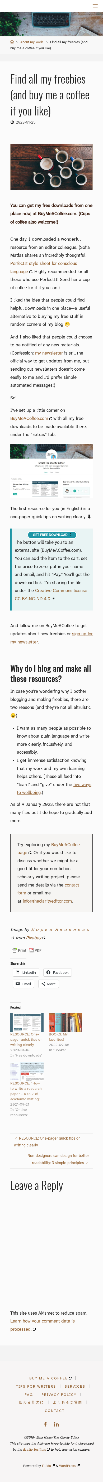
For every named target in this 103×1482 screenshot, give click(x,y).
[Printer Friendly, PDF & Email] (26, 950)
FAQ (29, 1395)
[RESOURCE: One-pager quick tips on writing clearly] (27, 1022)
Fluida (46, 1466)
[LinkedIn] (56, 1424)
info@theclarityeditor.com (47, 901)
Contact (55, 1411)
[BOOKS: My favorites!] (65, 1022)
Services (75, 1386)
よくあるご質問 (67, 1402)
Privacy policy (59, 1395)
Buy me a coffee (48, 1378)
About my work (31, 42)
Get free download (50, 535)
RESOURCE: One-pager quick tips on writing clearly (26, 1040)
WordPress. (67, 1466)
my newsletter (49, 353)
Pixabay (33, 938)
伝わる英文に (31, 1402)
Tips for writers (36, 1386)
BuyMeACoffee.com (29, 418)
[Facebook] (45, 1424)
